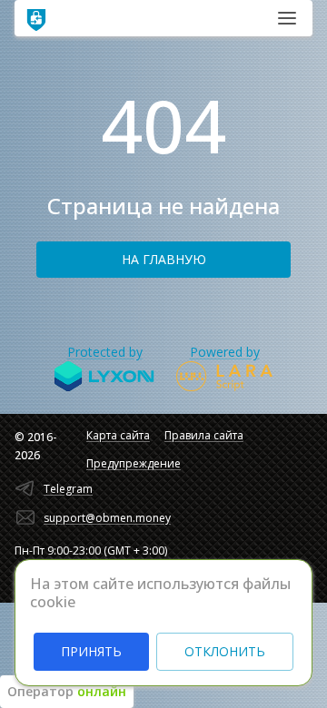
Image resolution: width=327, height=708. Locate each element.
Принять (91, 651)
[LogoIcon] (36, 18)
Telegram (68, 489)
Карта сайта (118, 435)
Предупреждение (133, 463)
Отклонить (224, 651)
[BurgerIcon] (287, 18)
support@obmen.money (107, 518)
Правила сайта (203, 435)
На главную (164, 259)
